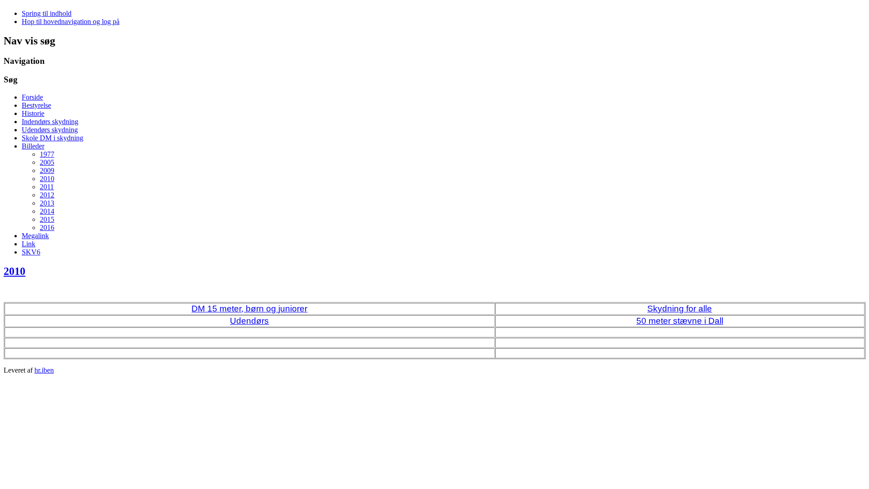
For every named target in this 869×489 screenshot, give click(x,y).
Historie (33, 113)
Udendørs (249, 321)
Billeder (33, 146)
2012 (47, 195)
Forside (32, 97)
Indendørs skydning (50, 121)
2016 (47, 227)
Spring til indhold (47, 13)
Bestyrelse (36, 105)
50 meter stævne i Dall (679, 321)
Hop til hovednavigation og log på (70, 21)
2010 (47, 178)
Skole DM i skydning (52, 138)
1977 (47, 154)
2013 (47, 203)
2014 (47, 211)
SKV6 (31, 252)
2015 (47, 219)
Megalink (35, 236)
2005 (47, 162)
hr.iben (44, 370)
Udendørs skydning (50, 130)
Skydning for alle (679, 308)
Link (28, 244)
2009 (47, 170)
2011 (47, 187)
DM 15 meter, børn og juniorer (249, 308)
